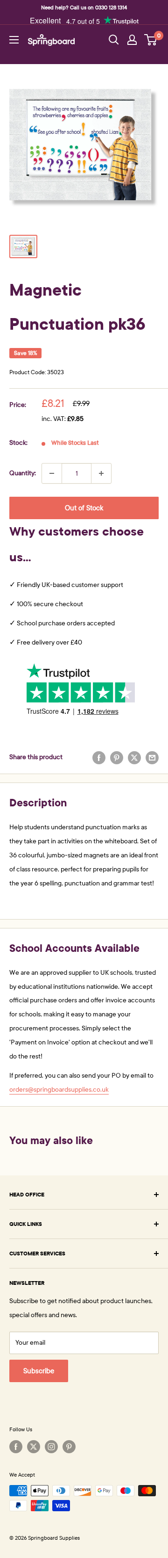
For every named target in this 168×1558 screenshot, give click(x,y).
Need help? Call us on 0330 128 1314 (84, 7)
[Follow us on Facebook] (15, 1446)
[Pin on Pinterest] (116, 757)
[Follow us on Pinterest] (69, 1446)
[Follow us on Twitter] (33, 1446)
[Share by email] (152, 757)
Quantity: (22, 473)
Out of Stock (84, 508)
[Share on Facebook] (98, 757)
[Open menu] (14, 39)
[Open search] (114, 40)
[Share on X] (134, 757)
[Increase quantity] (101, 473)
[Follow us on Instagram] (51, 1446)
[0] (151, 39)
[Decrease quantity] (52, 473)
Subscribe (38, 1371)
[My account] (132, 40)
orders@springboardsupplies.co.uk (59, 1090)
